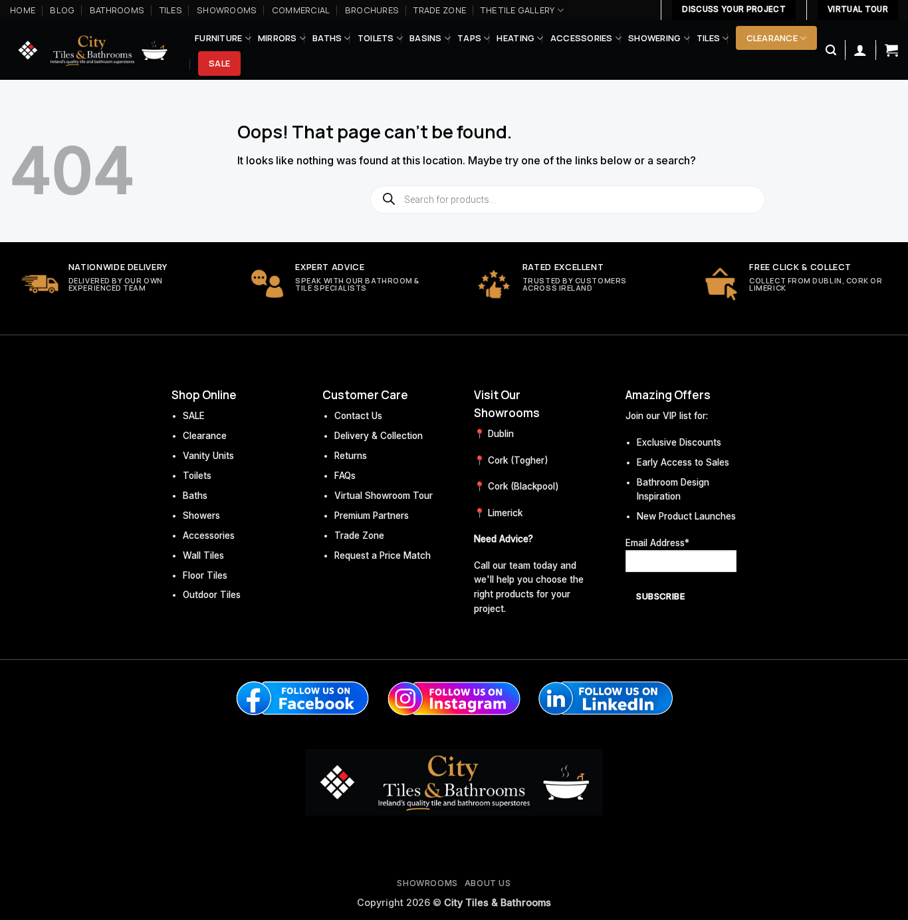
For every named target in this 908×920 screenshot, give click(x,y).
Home (22, 10)
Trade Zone (439, 10)
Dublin (501, 433)
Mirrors (277, 38)
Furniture (218, 38)
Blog (62, 10)
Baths (327, 38)
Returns (350, 455)
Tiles (171, 10)
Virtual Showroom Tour (383, 495)
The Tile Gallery (517, 10)
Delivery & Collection (378, 435)
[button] (831, 50)
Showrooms (227, 10)
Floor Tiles (205, 575)
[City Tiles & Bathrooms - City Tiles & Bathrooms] (92, 50)
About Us (488, 883)
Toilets (376, 38)
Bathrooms (117, 10)
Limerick (505, 513)
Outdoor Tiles (212, 594)
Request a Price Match (382, 555)
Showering (654, 38)
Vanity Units (208, 455)
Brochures (372, 10)
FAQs (345, 475)
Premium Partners (371, 515)
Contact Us (358, 415)
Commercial (301, 10)
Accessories (581, 38)
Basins (425, 38)
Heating (515, 38)
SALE (194, 415)
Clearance (772, 38)
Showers (201, 515)
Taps (469, 38)
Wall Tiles (203, 555)
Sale (219, 63)
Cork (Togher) (518, 460)
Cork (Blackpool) (523, 486)
